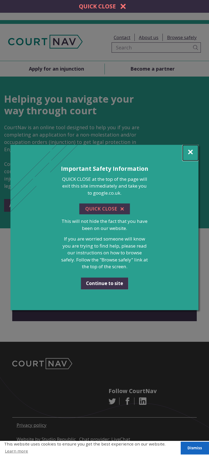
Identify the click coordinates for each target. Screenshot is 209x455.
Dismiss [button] (195, 447)
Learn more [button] (16, 451)
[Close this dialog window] (190, 152)
